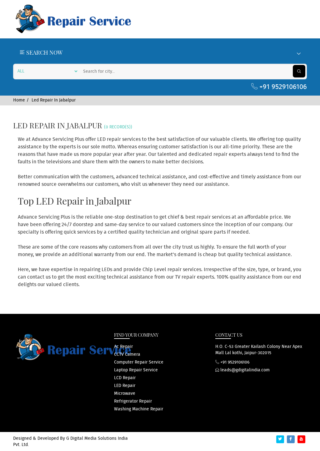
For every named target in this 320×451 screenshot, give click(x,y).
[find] (299, 71)
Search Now (43, 52)
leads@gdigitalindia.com (244, 370)
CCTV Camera (127, 354)
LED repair (124, 385)
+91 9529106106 (282, 87)
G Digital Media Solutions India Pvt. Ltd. (70, 441)
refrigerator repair (133, 401)
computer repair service (138, 362)
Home (19, 100)
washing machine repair (138, 409)
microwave (124, 393)
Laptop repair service (136, 370)
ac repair (123, 346)
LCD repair (125, 377)
